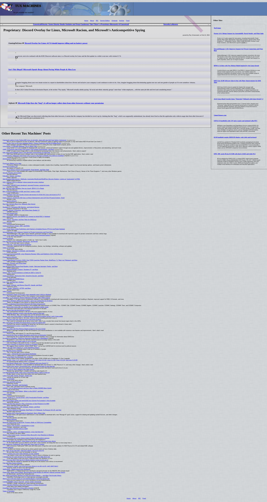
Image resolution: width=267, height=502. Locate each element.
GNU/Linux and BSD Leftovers (12, 382)
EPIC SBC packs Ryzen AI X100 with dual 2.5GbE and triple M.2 (235, 154)
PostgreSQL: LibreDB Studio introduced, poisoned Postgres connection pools (26, 185)
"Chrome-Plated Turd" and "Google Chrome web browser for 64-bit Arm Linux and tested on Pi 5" (32, 194)
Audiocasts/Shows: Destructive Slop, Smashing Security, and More (23, 276)
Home (86, 20)
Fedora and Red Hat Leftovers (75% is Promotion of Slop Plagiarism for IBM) (26, 404)
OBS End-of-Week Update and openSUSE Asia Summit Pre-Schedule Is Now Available (29, 400)
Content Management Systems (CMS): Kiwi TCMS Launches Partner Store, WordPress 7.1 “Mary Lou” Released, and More (40, 260)
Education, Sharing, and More (12, 176)
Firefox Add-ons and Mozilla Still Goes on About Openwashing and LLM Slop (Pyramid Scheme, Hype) (34, 198)
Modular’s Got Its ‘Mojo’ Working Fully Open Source (18, 369)
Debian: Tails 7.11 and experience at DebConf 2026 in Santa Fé (22, 272)
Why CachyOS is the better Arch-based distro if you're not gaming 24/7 (24, 322)
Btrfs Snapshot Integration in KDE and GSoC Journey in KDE (21, 191)
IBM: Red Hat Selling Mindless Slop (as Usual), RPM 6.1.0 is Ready (23, 188)
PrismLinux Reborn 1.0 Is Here (12, 163)
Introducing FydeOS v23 (10, 166)
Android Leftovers (8, 238)
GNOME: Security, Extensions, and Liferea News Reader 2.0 (21, 210)
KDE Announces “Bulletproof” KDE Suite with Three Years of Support (23, 444)
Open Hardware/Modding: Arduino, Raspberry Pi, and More (20, 269)
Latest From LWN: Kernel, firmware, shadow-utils (17, 375)
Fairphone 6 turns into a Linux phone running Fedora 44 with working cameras (26, 438)
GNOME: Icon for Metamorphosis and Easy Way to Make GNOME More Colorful (27, 388)
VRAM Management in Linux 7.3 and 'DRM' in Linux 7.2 (19, 326)
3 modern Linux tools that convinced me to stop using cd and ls (22, 319)
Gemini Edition (105, 20)
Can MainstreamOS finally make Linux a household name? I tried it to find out (26, 372)
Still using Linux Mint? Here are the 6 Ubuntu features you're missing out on (25, 460)
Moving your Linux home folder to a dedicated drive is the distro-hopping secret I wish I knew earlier (33, 316)
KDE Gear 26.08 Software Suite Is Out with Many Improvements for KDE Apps (26, 152)
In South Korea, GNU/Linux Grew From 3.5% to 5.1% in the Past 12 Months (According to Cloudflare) (33, 155)
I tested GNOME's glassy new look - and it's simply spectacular (22, 482)
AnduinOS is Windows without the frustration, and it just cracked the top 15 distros (28, 301)
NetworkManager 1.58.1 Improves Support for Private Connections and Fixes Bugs (28, 232)
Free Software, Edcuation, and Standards (15, 385)
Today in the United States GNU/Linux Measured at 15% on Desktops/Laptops (26, 235)
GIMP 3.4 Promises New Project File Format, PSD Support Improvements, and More (28, 149)
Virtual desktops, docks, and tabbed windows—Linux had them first (23, 432)
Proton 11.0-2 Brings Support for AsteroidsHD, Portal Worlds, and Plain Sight (239, 33)
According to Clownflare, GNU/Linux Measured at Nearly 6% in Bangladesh (25, 338)
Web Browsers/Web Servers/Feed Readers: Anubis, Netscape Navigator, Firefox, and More (30, 266)
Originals (114, 20)
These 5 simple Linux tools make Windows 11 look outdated (21, 453)
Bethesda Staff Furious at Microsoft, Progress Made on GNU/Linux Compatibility (27, 422)
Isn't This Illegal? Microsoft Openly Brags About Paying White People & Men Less (42, 69)
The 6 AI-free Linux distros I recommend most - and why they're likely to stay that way (29, 366)
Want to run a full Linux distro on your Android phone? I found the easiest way (26, 478)
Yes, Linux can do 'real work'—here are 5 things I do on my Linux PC (23, 450)
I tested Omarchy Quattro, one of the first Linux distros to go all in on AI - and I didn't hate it (30, 466)
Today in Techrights (8, 248)
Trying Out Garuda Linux (10, 213)
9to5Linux (217, 28)
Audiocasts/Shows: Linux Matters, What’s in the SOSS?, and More (23, 391)
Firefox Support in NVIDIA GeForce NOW (15, 428)
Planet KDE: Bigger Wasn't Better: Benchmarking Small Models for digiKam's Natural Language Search (34, 472)
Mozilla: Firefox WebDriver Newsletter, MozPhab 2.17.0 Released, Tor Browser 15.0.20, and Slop (32, 410)
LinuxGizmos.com (220, 115)
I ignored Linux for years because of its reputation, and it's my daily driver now (26, 457)
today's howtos (7, 223)
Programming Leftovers (10, 201)
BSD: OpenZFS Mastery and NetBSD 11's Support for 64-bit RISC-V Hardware (26, 216)
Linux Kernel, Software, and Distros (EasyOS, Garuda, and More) (22, 285)
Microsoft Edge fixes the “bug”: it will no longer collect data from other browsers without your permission (61, 103)
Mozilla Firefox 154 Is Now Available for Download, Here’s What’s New (24, 413)
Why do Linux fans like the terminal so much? (16, 310)
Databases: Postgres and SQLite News (14, 263)
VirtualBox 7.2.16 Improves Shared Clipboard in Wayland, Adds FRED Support (26, 297)
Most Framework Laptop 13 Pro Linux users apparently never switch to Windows (27, 294)
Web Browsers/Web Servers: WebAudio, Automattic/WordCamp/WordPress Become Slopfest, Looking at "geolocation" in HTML (41, 179)
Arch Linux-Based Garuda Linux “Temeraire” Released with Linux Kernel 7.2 (238, 99)
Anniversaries (7, 159)
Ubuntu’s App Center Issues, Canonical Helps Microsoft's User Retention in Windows (28, 435)
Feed (127, 20)
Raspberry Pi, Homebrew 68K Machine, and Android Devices (21, 207)
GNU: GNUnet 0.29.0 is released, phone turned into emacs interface (23, 182)
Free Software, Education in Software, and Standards (19, 251)
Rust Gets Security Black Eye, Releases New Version (19, 204)
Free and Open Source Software (12, 350)
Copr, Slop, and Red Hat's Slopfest (13, 282)
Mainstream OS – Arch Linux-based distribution (17, 244)
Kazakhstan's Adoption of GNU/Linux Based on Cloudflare (20, 344)
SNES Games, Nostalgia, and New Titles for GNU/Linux (20, 219)
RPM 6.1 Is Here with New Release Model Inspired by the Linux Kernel (236, 65)
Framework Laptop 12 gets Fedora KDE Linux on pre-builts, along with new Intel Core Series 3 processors (35, 140)
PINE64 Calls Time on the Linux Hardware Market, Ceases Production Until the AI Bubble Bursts (32, 143)
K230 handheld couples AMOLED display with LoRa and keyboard (235, 137)
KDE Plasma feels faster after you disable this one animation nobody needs (25, 307)
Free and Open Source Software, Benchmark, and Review (20, 241)
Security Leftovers (170, 24)
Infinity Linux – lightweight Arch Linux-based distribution (19, 354)
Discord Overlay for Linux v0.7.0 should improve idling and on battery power (56, 43)
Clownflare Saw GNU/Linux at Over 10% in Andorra (18, 488)
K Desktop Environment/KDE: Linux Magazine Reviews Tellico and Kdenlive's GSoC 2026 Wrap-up (32, 254)
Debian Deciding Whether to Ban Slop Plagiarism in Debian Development (25, 485)
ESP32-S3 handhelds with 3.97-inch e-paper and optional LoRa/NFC (235, 121)
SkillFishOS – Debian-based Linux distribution (16, 469)
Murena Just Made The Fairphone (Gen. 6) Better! (18, 357)
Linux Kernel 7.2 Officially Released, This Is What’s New (20, 146)
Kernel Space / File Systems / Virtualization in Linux (18, 425)
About (92, 20)
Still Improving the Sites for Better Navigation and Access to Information (24, 335)
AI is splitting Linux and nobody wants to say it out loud (19, 341)
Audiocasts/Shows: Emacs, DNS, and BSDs (16, 226)
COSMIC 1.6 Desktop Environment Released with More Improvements (24, 304)
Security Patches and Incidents (12, 173)
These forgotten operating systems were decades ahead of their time (23, 313)
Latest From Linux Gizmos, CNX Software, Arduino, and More (21, 407)
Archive (121, 20)
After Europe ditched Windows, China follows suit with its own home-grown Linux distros (29, 441)
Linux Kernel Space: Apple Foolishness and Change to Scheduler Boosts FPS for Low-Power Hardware (34, 229)
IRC (97, 20)
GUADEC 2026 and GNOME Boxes (13, 279)
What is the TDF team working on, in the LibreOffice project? (21, 347)
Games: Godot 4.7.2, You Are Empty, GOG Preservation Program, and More (26, 397)
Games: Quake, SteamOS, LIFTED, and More (17, 288)
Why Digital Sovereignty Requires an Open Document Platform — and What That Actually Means (32, 475)
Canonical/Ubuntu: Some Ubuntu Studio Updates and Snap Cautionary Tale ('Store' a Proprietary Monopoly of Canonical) (81, 24)
